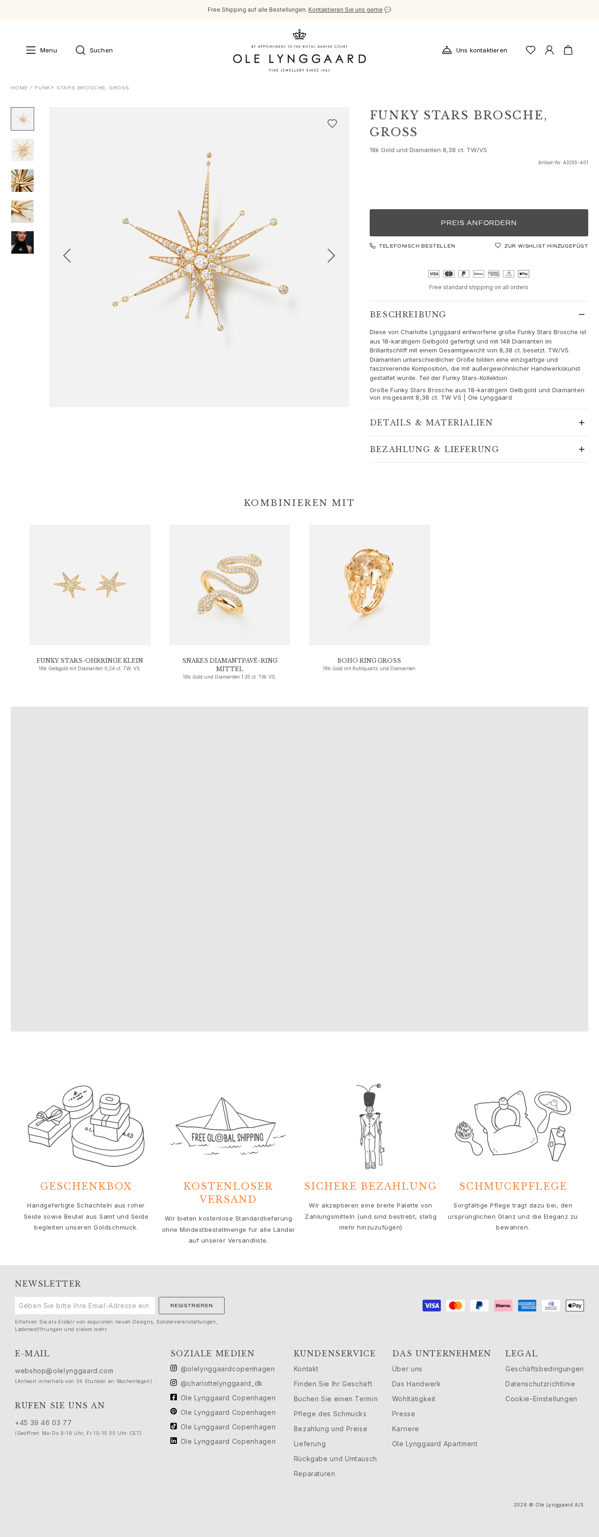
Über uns (407, 1369)
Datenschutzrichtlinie (540, 1384)
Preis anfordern (479, 223)
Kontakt (306, 1369)
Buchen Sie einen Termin (336, 1399)
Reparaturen (315, 1474)
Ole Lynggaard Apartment (435, 1444)
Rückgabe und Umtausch (335, 1459)
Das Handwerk (416, 1384)
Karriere (405, 1429)
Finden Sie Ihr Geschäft (333, 1384)
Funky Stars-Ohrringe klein (90, 660)
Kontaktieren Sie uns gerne (345, 9)
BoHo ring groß (369, 660)
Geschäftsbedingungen (544, 1369)
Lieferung (310, 1444)
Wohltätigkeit (414, 1399)
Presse (404, 1414)
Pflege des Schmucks (330, 1414)
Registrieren (191, 1306)
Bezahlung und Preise (331, 1429)
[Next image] (335, 257)
